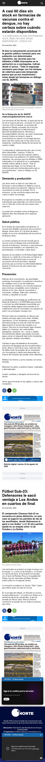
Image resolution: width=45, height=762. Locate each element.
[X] (9, 390)
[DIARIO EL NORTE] (22, 2)
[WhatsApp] (14, 390)
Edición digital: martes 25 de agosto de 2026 (21, 465)
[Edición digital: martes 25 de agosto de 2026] (22, 437)
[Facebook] (4, 390)
